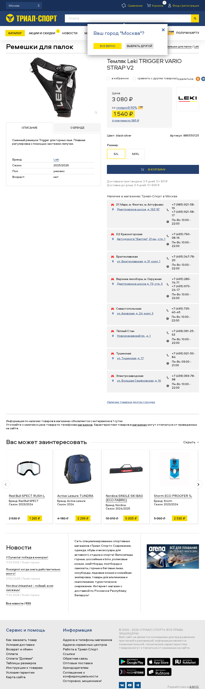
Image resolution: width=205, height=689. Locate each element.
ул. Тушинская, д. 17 (130, 358)
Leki (56, 159)
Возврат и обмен (19, 649)
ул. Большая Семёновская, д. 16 (139, 380)
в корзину (156, 169)
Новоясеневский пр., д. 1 (134, 336)
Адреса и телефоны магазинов (87, 640)
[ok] (198, 79)
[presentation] (6, 484)
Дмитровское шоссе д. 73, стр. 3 (140, 284)
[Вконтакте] (122, 685)
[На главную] (31, 18)
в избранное (120, 78)
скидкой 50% (126, 107)
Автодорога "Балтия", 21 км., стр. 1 (141, 239)
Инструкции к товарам (24, 668)
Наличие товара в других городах (131, 401)
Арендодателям (75, 668)
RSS (28, 603)
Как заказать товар (21, 640)
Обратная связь (75, 659)
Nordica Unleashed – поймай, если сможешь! (29, 588)
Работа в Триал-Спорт (80, 649)
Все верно (107, 46)
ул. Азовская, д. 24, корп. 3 (135, 313)
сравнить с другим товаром (157, 78)
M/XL (135, 154)
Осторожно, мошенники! (82, 681)
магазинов (85, 424)
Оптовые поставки (78, 663)
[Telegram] (138, 685)
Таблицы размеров (21, 663)
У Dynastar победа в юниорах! (27, 557)
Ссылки (69, 654)
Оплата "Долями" (19, 659)
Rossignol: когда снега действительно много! (33, 571)
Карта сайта (15, 677)
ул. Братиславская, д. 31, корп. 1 (138, 261)
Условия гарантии (20, 673)
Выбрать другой (139, 46)
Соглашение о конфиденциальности (80, 674)
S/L (116, 154)
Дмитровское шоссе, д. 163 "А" (138, 209)
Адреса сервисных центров (85, 645)
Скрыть (189, 442)
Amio (194, 687)
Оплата (12, 654)
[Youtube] (130, 685)
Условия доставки (20, 645)
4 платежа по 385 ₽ (125, 120)
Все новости (14, 603)
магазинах (139, 424)
